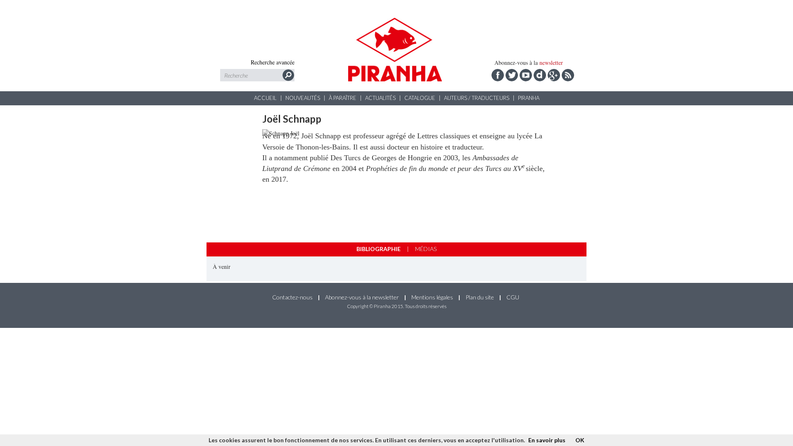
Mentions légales (432, 297)
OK (579, 440)
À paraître (342, 98)
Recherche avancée (272, 62)
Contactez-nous (292, 297)
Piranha (528, 98)
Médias (426, 248)
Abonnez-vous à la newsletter (362, 297)
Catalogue (419, 98)
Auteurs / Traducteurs (476, 98)
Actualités (380, 98)
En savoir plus (546, 440)
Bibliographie (378, 248)
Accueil (265, 98)
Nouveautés (302, 98)
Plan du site (479, 297)
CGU (512, 297)
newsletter (551, 62)
